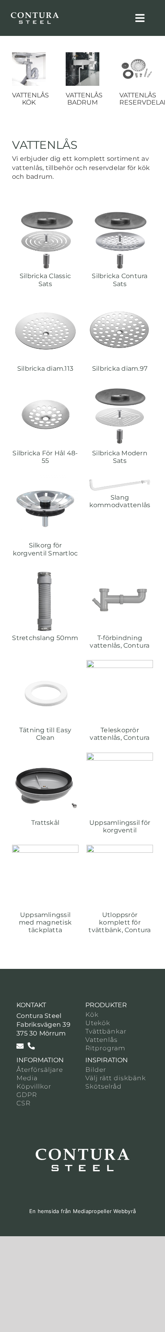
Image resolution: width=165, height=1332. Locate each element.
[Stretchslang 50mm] (45, 572)
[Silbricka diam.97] (120, 302)
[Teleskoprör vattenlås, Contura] (120, 664)
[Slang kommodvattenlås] (120, 479)
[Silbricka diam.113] (45, 302)
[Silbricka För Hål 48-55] (45, 387)
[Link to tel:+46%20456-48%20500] (31, 1045)
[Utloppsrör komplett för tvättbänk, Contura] (120, 849)
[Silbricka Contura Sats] (120, 210)
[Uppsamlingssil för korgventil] (120, 757)
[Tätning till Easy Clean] (45, 664)
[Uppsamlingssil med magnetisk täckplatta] (45, 849)
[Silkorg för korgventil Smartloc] (45, 479)
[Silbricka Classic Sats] (45, 210)
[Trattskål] (45, 757)
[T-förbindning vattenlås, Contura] (120, 572)
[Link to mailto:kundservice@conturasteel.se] (20, 1045)
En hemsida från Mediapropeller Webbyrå (82, 1211)
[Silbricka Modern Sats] (120, 387)
